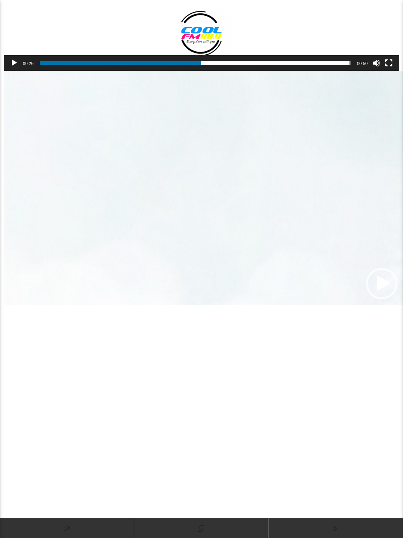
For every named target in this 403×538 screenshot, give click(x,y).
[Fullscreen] (389, 63)
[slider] (195, 63)
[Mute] (376, 63)
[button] (381, 283)
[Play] (14, 63)
